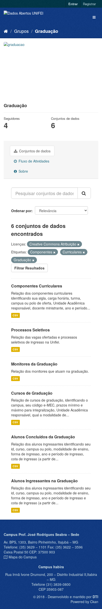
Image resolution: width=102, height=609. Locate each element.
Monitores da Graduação (34, 364)
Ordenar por (21, 210)
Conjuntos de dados (34, 150)
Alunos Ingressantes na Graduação (44, 481)
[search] (84, 193)
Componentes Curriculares (36, 286)
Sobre (23, 171)
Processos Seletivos (30, 330)
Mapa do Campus (23, 556)
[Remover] (78, 244)
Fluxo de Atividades (33, 161)
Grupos (21, 31)
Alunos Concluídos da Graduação (43, 437)
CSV (15, 315)
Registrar (89, 3)
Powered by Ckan (84, 601)
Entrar (73, 3)
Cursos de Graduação (31, 393)
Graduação (46, 31)
